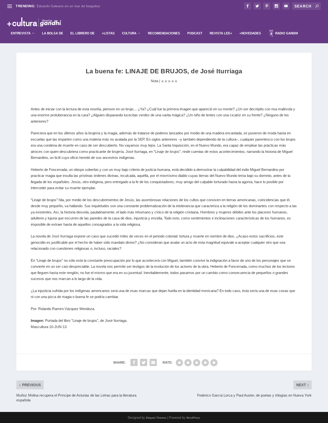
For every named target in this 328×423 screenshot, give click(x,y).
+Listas (108, 33)
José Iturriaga (62, 236)
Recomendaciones (164, 33)
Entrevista (20, 33)
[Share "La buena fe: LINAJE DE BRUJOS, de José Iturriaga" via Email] (153, 362)
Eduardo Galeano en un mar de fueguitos (68, 6)
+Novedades (250, 33)
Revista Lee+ (221, 33)
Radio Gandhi (286, 33)
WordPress (193, 417)
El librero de (82, 33)
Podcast (194, 33)
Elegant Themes (156, 417)
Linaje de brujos (167, 151)
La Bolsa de (52, 33)
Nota (154, 81)
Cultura (129, 33)
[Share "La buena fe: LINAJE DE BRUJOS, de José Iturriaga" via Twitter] (143, 362)
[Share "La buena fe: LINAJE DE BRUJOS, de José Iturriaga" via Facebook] (134, 362)
